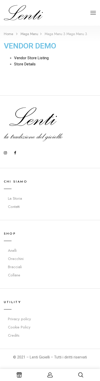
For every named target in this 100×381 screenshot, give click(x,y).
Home (8, 33)
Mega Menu (29, 33)
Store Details (25, 64)
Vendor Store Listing (31, 58)
